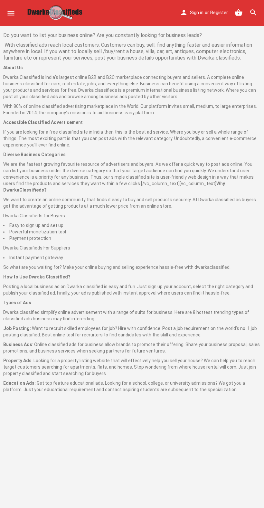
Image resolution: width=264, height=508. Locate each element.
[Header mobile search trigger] (253, 12)
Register (219, 12)
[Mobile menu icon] (10, 13)
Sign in (196, 12)
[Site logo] (56, 13)
